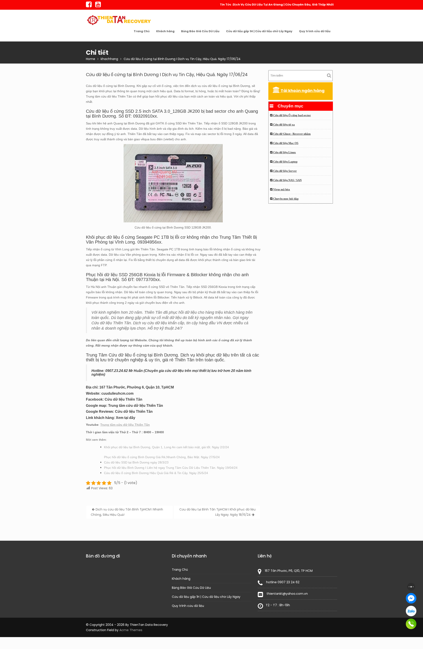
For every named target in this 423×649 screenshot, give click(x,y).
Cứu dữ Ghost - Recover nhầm (292, 133)
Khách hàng (165, 31)
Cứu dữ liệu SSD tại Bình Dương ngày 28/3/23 (136, 462)
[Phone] (411, 624)
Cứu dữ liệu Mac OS (285, 143)
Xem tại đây (125, 418)
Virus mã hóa (281, 189)
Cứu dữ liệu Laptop (285, 161)
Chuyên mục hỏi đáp (286, 198)
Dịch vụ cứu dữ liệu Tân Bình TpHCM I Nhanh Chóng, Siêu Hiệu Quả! (127, 512)
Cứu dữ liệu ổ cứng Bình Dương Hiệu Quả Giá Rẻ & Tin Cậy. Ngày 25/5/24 (156, 473)
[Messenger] (411, 598)
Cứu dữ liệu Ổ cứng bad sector (292, 115)
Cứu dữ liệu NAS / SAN (287, 180)
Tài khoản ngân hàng (302, 90)
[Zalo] (411, 611)
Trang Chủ (142, 31)
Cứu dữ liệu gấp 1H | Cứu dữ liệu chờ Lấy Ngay (259, 31)
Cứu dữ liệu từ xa (284, 124)
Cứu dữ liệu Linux (284, 152)
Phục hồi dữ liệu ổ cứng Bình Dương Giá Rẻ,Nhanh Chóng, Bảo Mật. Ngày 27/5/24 (162, 457)
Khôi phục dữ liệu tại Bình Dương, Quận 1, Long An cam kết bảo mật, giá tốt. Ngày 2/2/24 (166, 447)
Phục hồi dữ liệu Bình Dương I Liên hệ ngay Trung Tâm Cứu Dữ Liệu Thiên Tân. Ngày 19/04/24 (170, 467)
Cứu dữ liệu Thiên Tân (123, 399)
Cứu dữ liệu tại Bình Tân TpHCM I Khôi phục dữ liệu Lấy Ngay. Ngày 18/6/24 (217, 512)
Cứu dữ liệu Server (285, 171)
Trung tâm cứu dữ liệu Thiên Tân (135, 405)
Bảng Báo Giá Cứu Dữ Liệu (200, 31)
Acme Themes (130, 630)
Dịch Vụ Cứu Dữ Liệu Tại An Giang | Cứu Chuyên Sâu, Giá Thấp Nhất (283, 4)
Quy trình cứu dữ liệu (314, 31)
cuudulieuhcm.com (117, 393)
